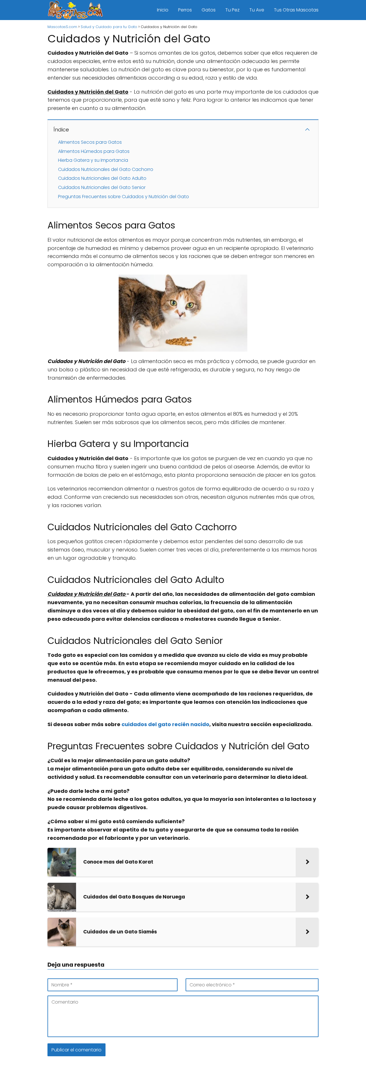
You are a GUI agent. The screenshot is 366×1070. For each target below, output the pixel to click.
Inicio (162, 10)
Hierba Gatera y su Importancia (93, 160)
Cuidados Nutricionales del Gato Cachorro (105, 169)
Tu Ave (256, 10)
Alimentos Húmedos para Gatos (94, 151)
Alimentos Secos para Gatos (90, 142)
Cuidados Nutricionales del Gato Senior (102, 187)
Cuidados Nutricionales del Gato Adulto (102, 178)
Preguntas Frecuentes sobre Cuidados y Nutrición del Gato (123, 196)
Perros (185, 10)
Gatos (209, 10)
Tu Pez (232, 10)
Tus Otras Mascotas (296, 10)
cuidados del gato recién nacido (165, 724)
